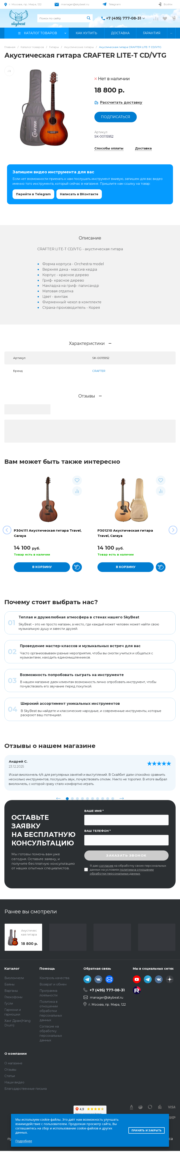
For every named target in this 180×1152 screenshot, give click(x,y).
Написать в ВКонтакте (79, 194)
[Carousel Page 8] (102, 798)
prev (58, 798)
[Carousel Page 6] (92, 798)
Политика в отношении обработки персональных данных (51, 1011)
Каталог (12, 968)
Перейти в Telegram (33, 194)
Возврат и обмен (53, 984)
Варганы (11, 991)
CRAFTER (98, 371)
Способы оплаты (108, 148)
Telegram (115, 4)
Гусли (8, 1003)
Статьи (9, 1076)
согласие (106, 865)
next (121, 798)
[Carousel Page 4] (82, 798)
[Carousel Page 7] (97, 798)
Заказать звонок (126, 855)
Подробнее (23, 1141)
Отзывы (10, 1070)
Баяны (9, 984)
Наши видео (14, 1082)
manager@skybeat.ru (75, 4)
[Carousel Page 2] (72, 798)
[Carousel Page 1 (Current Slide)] (67, 798)
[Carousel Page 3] (77, 798)
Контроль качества (54, 978)
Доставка (143, 148)
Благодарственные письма (25, 1089)
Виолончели (14, 978)
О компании (15, 1053)
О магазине (13, 1063)
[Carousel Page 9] (107, 798)
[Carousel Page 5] (87, 798)
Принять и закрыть (146, 1130)
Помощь (47, 968)
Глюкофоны (13, 997)
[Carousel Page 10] (112, 798)
